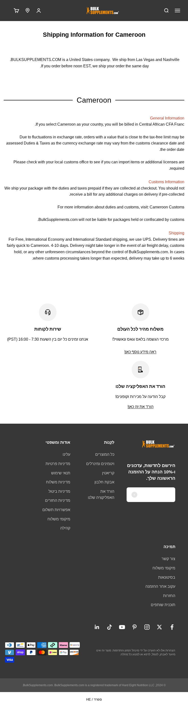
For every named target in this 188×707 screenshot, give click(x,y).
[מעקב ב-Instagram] (147, 627)
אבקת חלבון (104, 482)
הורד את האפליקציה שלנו (101, 494)
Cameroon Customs (167, 207)
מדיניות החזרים (57, 500)
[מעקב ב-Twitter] (159, 627)
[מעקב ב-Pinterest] (134, 627)
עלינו (66, 454)
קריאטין (108, 473)
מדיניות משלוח (58, 482)
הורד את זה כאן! (140, 407)
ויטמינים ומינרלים (100, 464)
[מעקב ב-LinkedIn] (97, 627)
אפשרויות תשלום (56, 510)
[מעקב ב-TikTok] (109, 627)
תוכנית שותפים (163, 605)
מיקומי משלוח (58, 519)
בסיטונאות (166, 577)
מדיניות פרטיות (58, 464)
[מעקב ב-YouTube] (122, 627)
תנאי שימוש (60, 473)
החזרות (169, 596)
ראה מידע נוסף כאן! (140, 352)
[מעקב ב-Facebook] (172, 627)
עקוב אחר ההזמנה (160, 586)
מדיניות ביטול (59, 491)
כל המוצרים (104, 454)
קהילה (65, 528)
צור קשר (168, 559)
